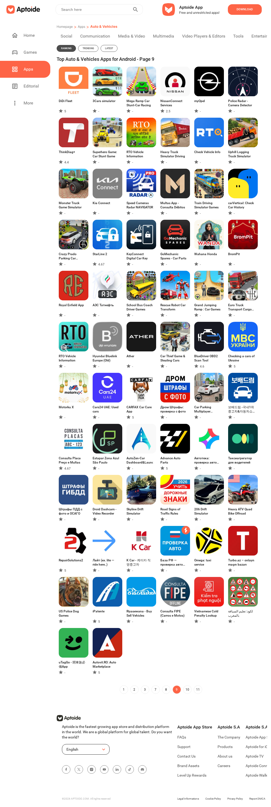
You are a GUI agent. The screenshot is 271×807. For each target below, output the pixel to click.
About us (225, 756)
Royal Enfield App (71, 305)
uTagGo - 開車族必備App (72, 664)
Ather (130, 356)
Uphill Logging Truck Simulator (239, 154)
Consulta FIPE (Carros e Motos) (172, 613)
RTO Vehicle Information (135, 154)
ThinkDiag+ (67, 152)
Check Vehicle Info (207, 152)
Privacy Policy (235, 798)
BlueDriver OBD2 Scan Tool (206, 358)
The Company (229, 737)
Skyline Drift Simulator (135, 511)
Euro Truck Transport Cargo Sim (240, 307)
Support (184, 747)
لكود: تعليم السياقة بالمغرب (240, 613)
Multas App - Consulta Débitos (172, 205)
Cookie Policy (213, 798)
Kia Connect (101, 203)
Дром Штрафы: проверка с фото (173, 409)
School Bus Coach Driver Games (140, 307)
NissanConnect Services (171, 103)
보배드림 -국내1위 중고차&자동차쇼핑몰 (241, 409)
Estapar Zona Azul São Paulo (106, 460)
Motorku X (66, 407)
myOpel (199, 101)
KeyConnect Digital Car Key (137, 256)
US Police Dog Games (69, 613)
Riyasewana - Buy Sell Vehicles (139, 613)
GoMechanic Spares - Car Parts (173, 256)
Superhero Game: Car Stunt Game (105, 154)
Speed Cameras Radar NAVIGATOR (140, 205)
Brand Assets (188, 766)
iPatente (99, 611)
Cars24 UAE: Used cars (106, 409)
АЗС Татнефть (103, 305)
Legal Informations (188, 798)
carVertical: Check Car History (241, 205)
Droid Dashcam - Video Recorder (104, 511)
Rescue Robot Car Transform (173, 307)
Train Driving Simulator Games (206, 205)
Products (225, 747)
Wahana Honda (205, 254)
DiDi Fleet (65, 101)
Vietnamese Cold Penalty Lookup (206, 613)
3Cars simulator (104, 101)
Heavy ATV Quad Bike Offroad (240, 511)
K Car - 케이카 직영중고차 (139, 562)
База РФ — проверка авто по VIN (171, 562)
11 (198, 689)
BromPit (234, 254)
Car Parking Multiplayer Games (202, 409)
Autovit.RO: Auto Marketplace (104, 664)
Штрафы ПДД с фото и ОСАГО (70, 511)
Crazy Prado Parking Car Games (67, 256)
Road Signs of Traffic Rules (170, 511)
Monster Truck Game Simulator (70, 205)
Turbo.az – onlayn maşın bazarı (241, 562)
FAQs (181, 737)
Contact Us (186, 756)
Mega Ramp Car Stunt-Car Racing (139, 103)
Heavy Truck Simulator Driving (172, 154)
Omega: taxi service (202, 562)
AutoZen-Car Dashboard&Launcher (140, 460)
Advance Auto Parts (170, 460)
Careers (224, 766)
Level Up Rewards (191, 775)
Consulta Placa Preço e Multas (70, 460)
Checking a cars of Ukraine (241, 358)
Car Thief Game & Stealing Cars (172, 358)
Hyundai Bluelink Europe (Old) (105, 358)
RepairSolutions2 (71, 560)
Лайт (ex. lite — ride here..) (103, 562)
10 (187, 689)
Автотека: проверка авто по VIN (205, 460)
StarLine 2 (100, 254)
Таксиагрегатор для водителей (240, 460)
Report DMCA (257, 798)
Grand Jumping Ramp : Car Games (207, 307)
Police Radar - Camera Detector (240, 103)
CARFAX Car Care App (139, 409)
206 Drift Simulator (201, 511)
